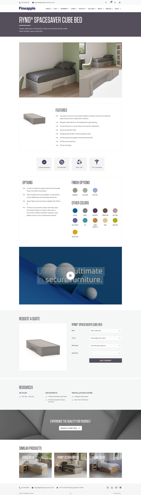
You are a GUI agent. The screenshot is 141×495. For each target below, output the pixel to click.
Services (73, 9)
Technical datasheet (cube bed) (57, 396)
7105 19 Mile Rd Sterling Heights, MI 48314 (71, 487)
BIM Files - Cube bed (28, 396)
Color (74, 338)
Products (48, 9)
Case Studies (91, 9)
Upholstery (82, 9)
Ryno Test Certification (81, 400)
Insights (100, 9)
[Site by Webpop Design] (70, 493)
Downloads (108, 9)
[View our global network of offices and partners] (119, 2)
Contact (117, 9)
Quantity (75, 353)
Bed (73, 330)
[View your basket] (110, 2)
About (55, 9)
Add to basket (105, 360)
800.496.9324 (25, 2)
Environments (64, 9)
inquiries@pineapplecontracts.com (45, 2)
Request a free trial (69, 428)
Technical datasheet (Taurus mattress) (56, 401)
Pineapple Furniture (29, 493)
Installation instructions (81, 396)
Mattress (75, 345)
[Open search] (106, 2)
